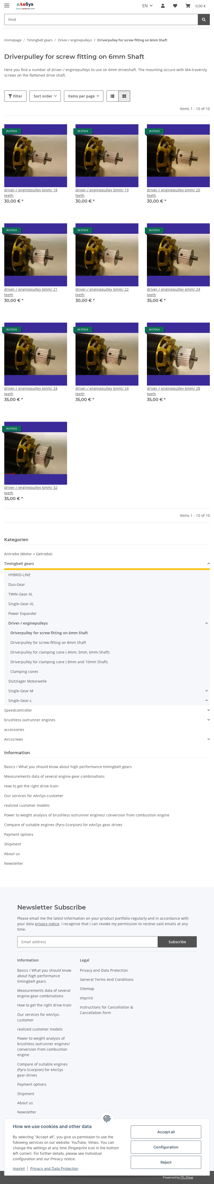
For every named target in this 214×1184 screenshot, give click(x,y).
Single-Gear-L (20, 700)
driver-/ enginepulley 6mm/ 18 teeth (30, 192)
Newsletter (13, 863)
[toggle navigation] (6, 3)
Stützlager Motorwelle (27, 681)
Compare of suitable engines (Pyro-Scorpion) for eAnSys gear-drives (63, 824)
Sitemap (87, 988)
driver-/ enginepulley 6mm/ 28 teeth (173, 391)
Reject (165, 1162)
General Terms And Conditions (107, 979)
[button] (163, 6)
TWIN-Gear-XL (20, 594)
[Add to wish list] (58, 133)
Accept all (166, 1132)
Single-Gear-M (20, 690)
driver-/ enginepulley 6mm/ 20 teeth (173, 192)
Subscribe (177, 941)
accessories (14, 729)
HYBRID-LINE (19, 574)
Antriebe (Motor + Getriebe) (28, 553)
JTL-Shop (187, 1177)
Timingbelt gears (19, 563)
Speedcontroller (18, 710)
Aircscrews (13, 739)
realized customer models (27, 805)
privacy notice (47, 923)
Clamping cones (24, 671)
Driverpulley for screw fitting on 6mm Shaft (49, 632)
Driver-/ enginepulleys (28, 623)
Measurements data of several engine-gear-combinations (54, 776)
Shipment (12, 844)
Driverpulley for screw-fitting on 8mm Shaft (48, 642)
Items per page (81, 96)
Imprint (19, 1168)
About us (12, 853)
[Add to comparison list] (44, 133)
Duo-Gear (16, 584)
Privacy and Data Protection (54, 1168)
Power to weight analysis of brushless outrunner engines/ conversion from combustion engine (86, 815)
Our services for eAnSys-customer (33, 795)
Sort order (43, 96)
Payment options (18, 834)
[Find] (204, 19)
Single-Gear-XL (21, 603)
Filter (17, 96)
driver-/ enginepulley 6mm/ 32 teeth (30, 490)
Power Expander (22, 613)
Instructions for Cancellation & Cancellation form (106, 1010)
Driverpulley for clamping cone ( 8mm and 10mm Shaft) (59, 661)
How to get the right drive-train (31, 785)
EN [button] (145, 6)
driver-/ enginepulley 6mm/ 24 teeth (173, 292)
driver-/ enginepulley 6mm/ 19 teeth (102, 192)
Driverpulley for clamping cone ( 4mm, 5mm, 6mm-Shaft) (59, 652)
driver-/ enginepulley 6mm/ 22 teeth (102, 292)
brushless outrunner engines (29, 719)
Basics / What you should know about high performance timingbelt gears (68, 766)
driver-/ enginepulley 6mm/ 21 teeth (30, 292)
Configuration (166, 1147)
